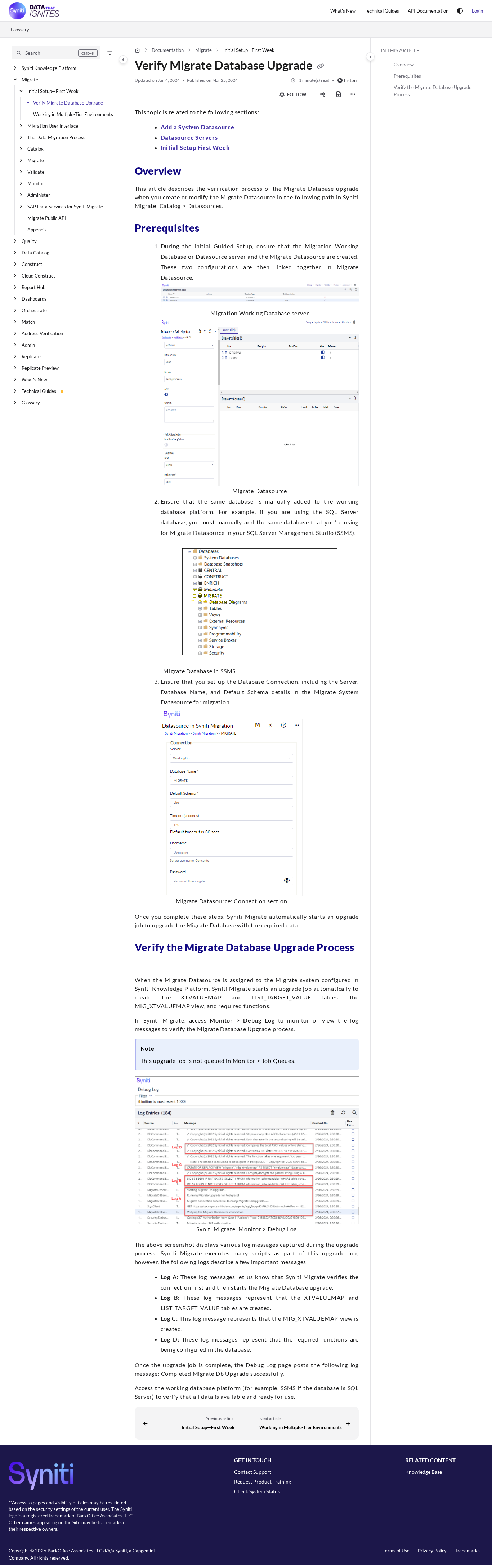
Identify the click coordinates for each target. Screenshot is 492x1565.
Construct (32, 264)
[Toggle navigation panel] (123, 59)
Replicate (31, 356)
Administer (38, 195)
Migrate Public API (46, 218)
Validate (35, 172)
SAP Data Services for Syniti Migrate (65, 206)
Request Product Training (262, 1481)
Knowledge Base (423, 1472)
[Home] (34, 10)
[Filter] (110, 53)
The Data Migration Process (56, 137)
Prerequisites (407, 76)
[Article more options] (353, 94)
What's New (34, 379)
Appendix (37, 229)
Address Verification (42, 333)
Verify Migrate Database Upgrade (68, 103)
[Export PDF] (338, 94)
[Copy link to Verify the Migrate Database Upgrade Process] (146, 964)
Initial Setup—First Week (53, 91)
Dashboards (34, 299)
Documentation (168, 50)
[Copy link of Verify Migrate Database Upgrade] (320, 66)
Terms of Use (396, 1550)
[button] (56, 52)
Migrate (30, 80)
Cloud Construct (38, 276)
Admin (28, 345)
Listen (350, 80)
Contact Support (252, 1472)
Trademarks (467, 1550)
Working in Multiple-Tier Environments (73, 114)
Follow (296, 94)
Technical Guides (39, 391)
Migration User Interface (52, 126)
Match (28, 322)
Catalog (35, 149)
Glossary (20, 29)
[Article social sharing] (322, 94)
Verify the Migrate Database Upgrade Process (432, 90)
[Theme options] (460, 11)
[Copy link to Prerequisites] (211, 229)
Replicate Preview (40, 368)
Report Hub (33, 287)
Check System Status (257, 1491)
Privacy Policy (432, 1550)
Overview (404, 64)
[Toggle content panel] (370, 56)
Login (477, 11)
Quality (29, 241)
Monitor (35, 183)
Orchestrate (34, 310)
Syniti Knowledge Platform (49, 68)
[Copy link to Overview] (193, 172)
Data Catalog (35, 253)
